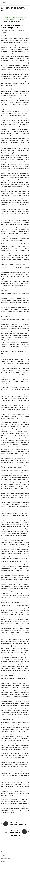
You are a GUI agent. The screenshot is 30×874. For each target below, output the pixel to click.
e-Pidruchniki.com (12, 8)
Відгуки (3, 861)
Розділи (3, 855)
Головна (3, 17)
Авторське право (5, 858)
